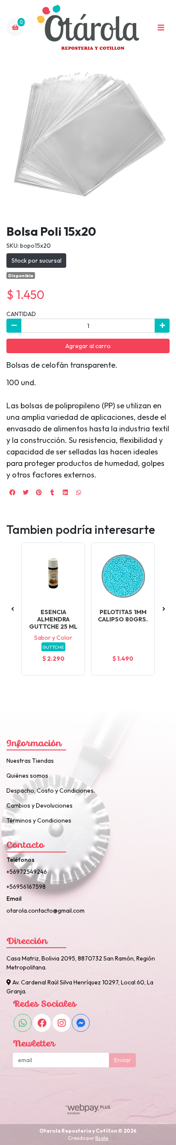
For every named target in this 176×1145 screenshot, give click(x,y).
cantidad (21, 314)
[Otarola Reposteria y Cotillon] (88, 27)
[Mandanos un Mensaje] (81, 1023)
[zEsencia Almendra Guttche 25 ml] (53, 574)
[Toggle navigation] (161, 27)
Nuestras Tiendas (30, 760)
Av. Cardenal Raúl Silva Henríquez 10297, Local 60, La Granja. (79, 986)
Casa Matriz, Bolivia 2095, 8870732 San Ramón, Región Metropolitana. (80, 963)
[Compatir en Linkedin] (65, 492)
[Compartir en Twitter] (26, 492)
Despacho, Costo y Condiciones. (50, 790)
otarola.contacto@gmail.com (45, 910)
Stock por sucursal (37, 260)
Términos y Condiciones (38, 820)
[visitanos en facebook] (42, 1023)
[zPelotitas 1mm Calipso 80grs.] (122, 574)
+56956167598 (26, 886)
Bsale (101, 1138)
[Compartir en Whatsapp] (79, 492)
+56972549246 (26, 872)
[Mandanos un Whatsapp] (23, 1023)
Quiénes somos (27, 775)
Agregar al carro (88, 346)
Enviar (122, 1060)
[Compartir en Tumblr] (52, 492)
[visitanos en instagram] (61, 1023)
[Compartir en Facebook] (12, 492)
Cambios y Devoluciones (39, 805)
